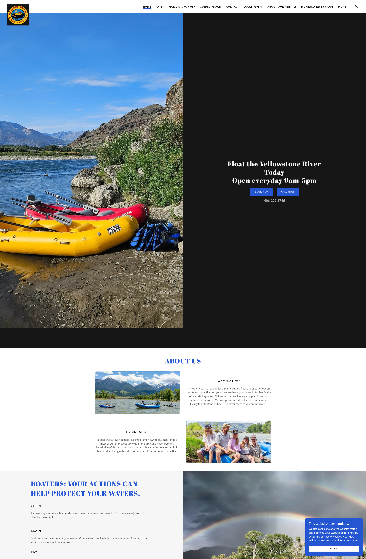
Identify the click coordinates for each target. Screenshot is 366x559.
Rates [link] (160, 6)
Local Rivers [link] (253, 6)
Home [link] (147, 6)
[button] (343, 6)
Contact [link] (232, 6)
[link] (18, 5)
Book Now (262, 191)
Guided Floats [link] (211, 6)
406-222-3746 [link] (274, 201)
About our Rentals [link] (282, 6)
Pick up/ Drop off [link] (181, 6)
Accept (334, 549)
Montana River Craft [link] (317, 6)
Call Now (287, 191)
